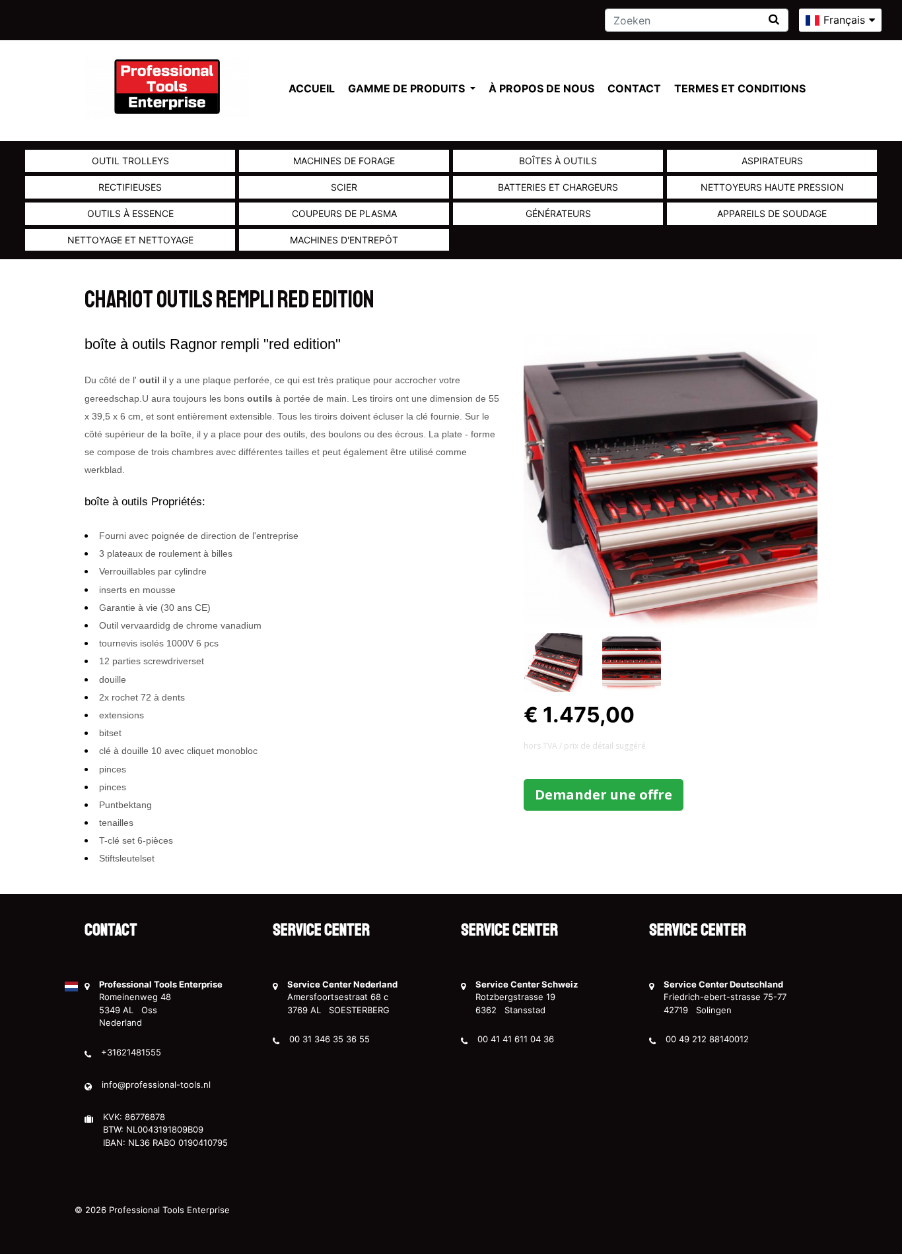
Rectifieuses (130, 187)
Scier (344, 187)
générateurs (558, 213)
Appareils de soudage (772, 213)
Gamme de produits (408, 88)
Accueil (312, 88)
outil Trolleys (130, 160)
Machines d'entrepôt (344, 239)
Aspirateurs (772, 160)
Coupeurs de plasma (344, 213)
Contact (634, 88)
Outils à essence (130, 213)
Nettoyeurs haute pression (772, 187)
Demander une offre (603, 794)
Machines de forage (344, 160)
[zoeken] (774, 19)
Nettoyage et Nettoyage (130, 239)
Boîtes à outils (558, 160)
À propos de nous (541, 88)
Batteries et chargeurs (558, 187)
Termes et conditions (740, 88)
